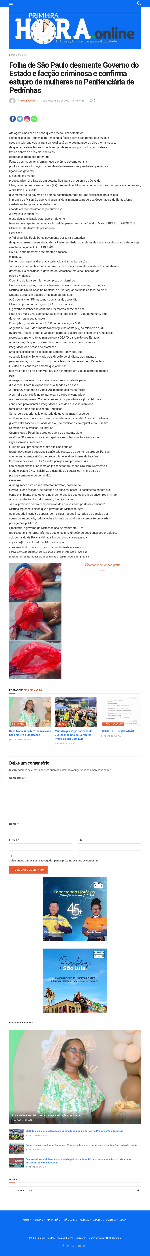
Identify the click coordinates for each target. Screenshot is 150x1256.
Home (12, 55)
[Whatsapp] (34, 119)
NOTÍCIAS (38, 1220)
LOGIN (123, 1220)
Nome (14, 823)
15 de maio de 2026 (36, 1150)
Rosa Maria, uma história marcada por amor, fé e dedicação (46, 1115)
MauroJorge (28, 100)
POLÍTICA (84, 1220)
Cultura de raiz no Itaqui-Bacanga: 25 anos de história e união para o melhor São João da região (81, 1145)
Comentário (17, 778)
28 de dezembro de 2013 (56, 100)
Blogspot (102, 570)
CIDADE (62, 724)
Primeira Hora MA (46, 1238)
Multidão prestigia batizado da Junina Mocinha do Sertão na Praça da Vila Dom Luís (73, 734)
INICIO (25, 1220)
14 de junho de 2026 (66, 744)
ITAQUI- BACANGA (113, 724)
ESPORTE (97, 1220)
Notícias (22, 55)
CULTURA (111, 1220)
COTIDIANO (18, 724)
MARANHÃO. (54, 1220)
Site (80, 840)
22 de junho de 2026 (21, 740)
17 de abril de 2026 (111, 736)
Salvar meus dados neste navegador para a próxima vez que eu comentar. (54, 860)
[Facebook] (13, 119)
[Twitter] (20, 119)
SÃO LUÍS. (69, 1220)
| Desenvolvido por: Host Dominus (104, 1238)
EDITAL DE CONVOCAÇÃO (117, 731)
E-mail (14, 840)
